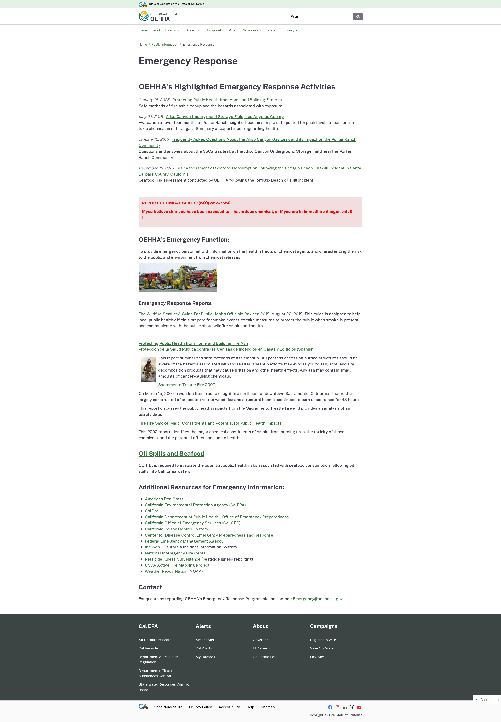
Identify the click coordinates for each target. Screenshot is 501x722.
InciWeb (152, 547)
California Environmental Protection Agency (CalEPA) (195, 505)
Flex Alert (318, 656)
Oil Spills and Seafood (171, 453)
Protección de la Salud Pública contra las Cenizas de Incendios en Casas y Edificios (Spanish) (226, 349)
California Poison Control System (176, 529)
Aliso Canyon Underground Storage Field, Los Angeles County (225, 116)
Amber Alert (206, 639)
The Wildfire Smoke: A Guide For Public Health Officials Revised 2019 (204, 314)
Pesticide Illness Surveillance (172, 559)
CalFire (152, 511)
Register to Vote (323, 639)
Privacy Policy (200, 706)
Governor (260, 639)
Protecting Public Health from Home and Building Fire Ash (227, 100)
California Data (265, 656)
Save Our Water (322, 648)
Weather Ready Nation (166, 571)
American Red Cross (164, 499)
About (191, 30)
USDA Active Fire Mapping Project (177, 565)
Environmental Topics (157, 30)
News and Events (257, 30)
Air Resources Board (155, 639)
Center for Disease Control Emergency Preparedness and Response (209, 535)
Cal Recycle (148, 648)
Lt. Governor (263, 648)
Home (143, 44)
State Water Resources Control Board (164, 687)
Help (250, 706)
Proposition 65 (219, 30)
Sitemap (268, 706)
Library (288, 30)
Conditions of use (168, 706)
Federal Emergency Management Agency (184, 541)
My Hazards (205, 656)
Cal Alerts (204, 648)
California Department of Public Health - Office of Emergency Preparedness (217, 517)
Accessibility (229, 706)
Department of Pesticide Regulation (159, 659)
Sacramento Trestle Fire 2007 (186, 385)
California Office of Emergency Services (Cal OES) (192, 523)
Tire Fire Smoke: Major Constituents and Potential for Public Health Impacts (210, 423)
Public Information (165, 44)
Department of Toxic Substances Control (155, 673)
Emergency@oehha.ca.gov (318, 599)
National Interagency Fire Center (176, 553)
